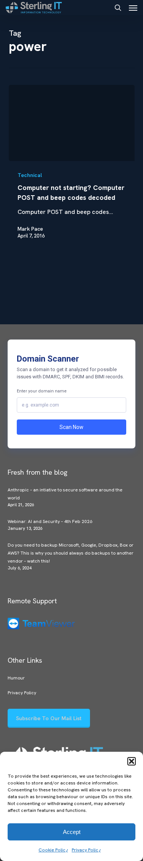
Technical (30, 175)
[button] (131, 761)
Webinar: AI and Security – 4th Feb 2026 (50, 521)
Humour (16, 678)
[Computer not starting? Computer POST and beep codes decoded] (72, 123)
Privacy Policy (86, 850)
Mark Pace (30, 228)
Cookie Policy (53, 850)
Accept (71, 832)
